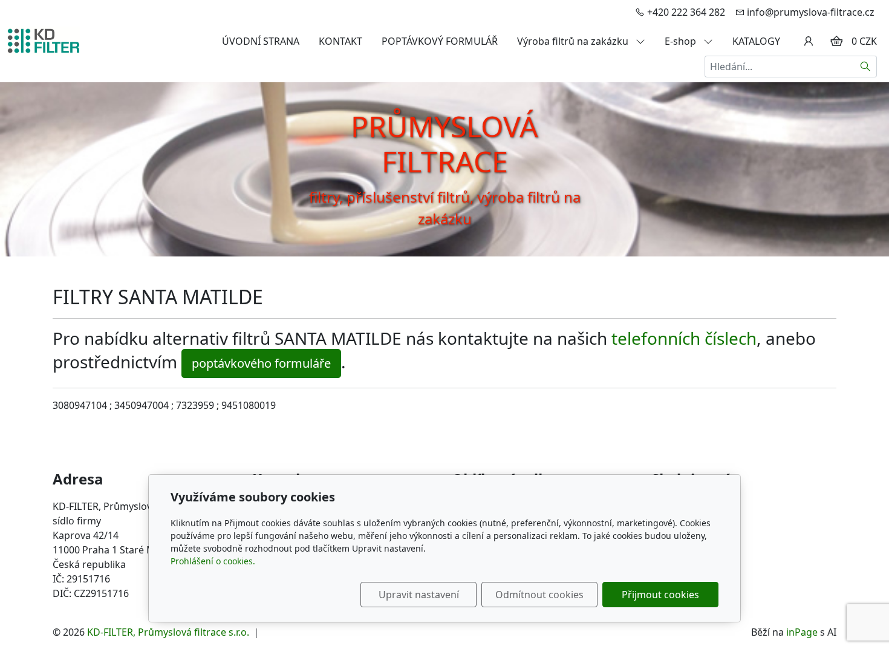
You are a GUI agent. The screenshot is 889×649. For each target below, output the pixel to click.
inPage (802, 632)
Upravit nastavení (419, 594)
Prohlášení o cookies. (213, 561)
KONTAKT (340, 41)
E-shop (681, 41)
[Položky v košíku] (836, 41)
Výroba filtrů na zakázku (574, 41)
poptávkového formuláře (261, 363)
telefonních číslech (684, 338)
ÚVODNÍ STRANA (260, 41)
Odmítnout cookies (539, 594)
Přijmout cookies (660, 594)
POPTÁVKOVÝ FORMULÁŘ (440, 41)
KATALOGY (756, 41)
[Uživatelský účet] (808, 41)
